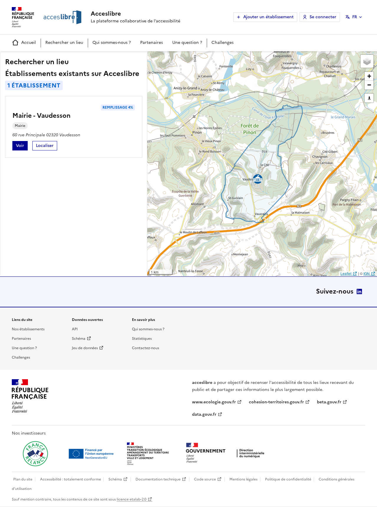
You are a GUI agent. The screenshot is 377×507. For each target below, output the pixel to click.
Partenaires (151, 42)
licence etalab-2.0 (131, 499)
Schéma (78, 338)
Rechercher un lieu (64, 42)
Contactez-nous (145, 348)
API (75, 329)
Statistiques (142, 338)
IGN (366, 273)
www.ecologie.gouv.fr (214, 402)
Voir (22, 146)
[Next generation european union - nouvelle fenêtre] (91, 453)
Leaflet (345, 273)
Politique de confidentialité (288, 479)
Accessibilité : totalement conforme (70, 479)
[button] (367, 61)
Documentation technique (158, 479)
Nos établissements (28, 329)
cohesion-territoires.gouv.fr (276, 402)
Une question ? (187, 42)
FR (354, 17)
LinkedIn (359, 291)
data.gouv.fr (204, 414)
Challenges (222, 42)
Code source (205, 479)
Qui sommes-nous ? (111, 42)
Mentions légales (243, 479)
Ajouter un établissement (268, 17)
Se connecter (323, 17)
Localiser (46, 146)
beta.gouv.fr (329, 402)
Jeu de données (85, 348)
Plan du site (22, 479)
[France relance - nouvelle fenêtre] (35, 453)
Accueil (28, 42)
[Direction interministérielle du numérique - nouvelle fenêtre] (226, 453)
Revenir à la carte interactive (193, 58)
